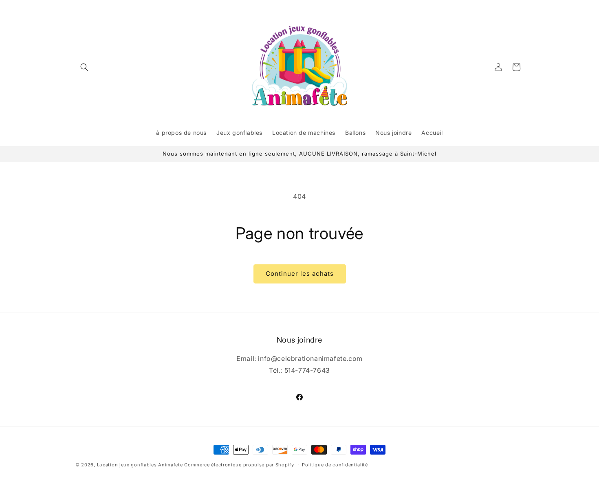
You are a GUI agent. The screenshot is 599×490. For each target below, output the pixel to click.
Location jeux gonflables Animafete (141, 465)
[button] (84, 67)
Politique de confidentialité (335, 465)
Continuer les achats (300, 273)
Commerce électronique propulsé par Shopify (239, 465)
